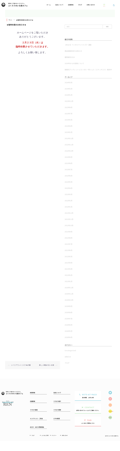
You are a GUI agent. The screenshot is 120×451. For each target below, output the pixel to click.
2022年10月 (69, 151)
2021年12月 (69, 213)
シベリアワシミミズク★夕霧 (21, 365)
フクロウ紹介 (57, 401)
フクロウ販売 (34, 410)
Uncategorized (70, 350)
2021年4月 (68, 263)
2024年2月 (68, 89)
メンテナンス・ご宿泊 (36, 418)
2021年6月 (68, 250)
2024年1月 (68, 95)
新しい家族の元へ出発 (46, 365)
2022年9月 (68, 157)
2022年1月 (68, 207)
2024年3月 (68, 82)
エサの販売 (56, 418)
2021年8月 (68, 238)
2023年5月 (68, 120)
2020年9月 (68, 306)
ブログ (80, 5)
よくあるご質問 (45, 435)
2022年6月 (68, 176)
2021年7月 (68, 244)
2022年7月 (68, 169)
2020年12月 (69, 287)
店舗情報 (71, 5)
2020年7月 (68, 318)
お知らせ (68, 357)
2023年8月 (68, 107)
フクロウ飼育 (57, 410)
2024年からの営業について (74, 63)
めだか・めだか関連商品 (37, 427)
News (10, 20)
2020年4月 (68, 337)
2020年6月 (68, 325)
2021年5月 (68, 256)
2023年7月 (68, 113)
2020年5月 (68, 331)
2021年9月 (68, 231)
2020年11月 (69, 294)
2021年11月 (69, 219)
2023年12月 (69, 101)
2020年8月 (68, 312)
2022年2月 (68, 200)
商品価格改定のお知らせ (73, 51)
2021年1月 (68, 281)
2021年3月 (68, 269)
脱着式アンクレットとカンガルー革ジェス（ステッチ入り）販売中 (88, 69)
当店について (59, 5)
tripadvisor (110, 411)
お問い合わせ (91, 5)
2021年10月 (69, 225)
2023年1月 (68, 132)
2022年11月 (69, 144)
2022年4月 (68, 188)
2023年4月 (68, 126)
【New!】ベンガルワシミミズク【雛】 (78, 45)
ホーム (49, 5)
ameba (110, 417)
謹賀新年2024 (70, 57)
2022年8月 (68, 163)
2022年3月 (68, 194)
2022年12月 (69, 138)
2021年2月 (68, 275)
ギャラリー (54, 435)
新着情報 (32, 392)
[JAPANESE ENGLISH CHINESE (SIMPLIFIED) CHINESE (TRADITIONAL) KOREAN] (113, 5)
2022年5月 (68, 182)
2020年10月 (69, 300)
